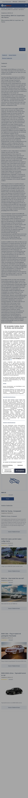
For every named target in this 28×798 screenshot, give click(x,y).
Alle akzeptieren (20, 470)
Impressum (20, 465)
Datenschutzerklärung (7, 465)
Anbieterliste (5, 466)
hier (11, 359)
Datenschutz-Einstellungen (8, 470)
